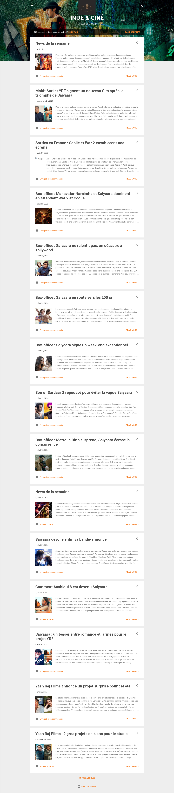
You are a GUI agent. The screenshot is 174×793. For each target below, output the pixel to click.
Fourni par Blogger (88, 786)
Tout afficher (132, 32)
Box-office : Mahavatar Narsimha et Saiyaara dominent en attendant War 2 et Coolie (82, 195)
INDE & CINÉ (87, 17)
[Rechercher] (142, 7)
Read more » (132, 76)
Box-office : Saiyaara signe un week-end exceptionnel (81, 345)
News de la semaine (52, 43)
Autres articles (87, 778)
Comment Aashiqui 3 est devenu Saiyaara (71, 587)
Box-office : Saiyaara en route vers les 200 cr (73, 297)
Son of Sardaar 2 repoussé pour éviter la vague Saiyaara (83, 392)
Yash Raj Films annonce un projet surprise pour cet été (82, 686)
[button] (137, 43)
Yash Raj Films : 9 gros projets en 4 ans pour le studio (81, 733)
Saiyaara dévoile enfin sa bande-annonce (71, 539)
